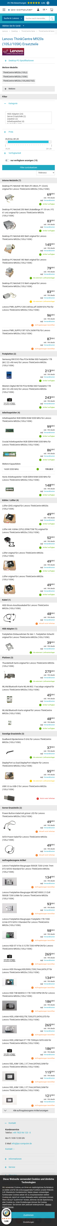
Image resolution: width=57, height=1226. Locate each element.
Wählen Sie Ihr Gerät (11, 26)
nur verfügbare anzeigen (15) (24, 160)
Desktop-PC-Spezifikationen (21, 60)
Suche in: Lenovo (11, 18)
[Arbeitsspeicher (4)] (28, 121)
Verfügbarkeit (15, 153)
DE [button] (44, 9)
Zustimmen (28, 1215)
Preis (11, 132)
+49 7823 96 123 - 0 (22, 1132)
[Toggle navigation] (4, 9)
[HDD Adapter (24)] (28, 114)
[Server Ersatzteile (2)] (28, 116)
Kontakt (12, 1123)
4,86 (26, 3)
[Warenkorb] (52, 9)
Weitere (11, 88)
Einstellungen (28, 1222)
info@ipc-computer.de (22, 1143)
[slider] (6, 142)
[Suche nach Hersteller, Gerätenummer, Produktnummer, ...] (52, 18)
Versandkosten (49, 200)
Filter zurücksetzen (28, 167)
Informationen (15, 1159)
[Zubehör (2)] (28, 119)
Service (12, 1167)
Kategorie (13, 103)
